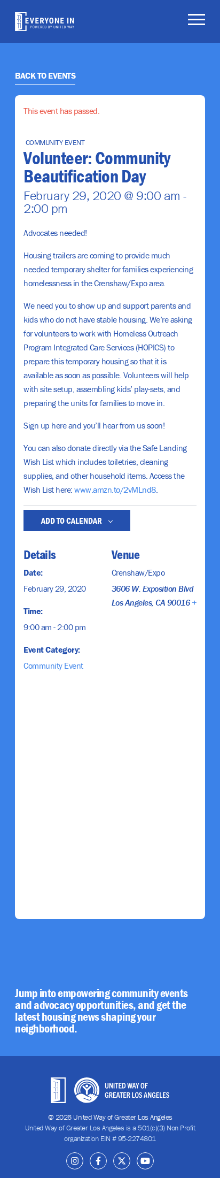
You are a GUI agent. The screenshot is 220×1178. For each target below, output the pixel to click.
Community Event (53, 665)
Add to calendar (72, 520)
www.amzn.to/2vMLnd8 (115, 489)
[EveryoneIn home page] (44, 21)
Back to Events (45, 75)
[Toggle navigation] (196, 21)
